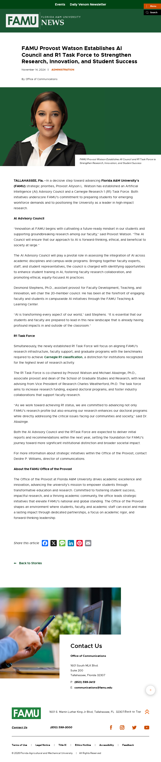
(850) (84, 682)
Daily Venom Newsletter (88, 4)
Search (153, 12)
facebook (111, 727)
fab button (150, 690)
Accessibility (106, 745)
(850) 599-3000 (61, 727)
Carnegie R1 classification (63, 357)
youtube (146, 727)
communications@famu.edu (93, 687)
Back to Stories (30, 563)
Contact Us (19, 727)
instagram (122, 727)
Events (60, 4)
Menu (153, 6)
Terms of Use (19, 745)
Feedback (128, 745)
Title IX (63, 745)
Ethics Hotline (83, 745)
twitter (134, 727)
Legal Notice (43, 745)
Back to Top (132, 711)
